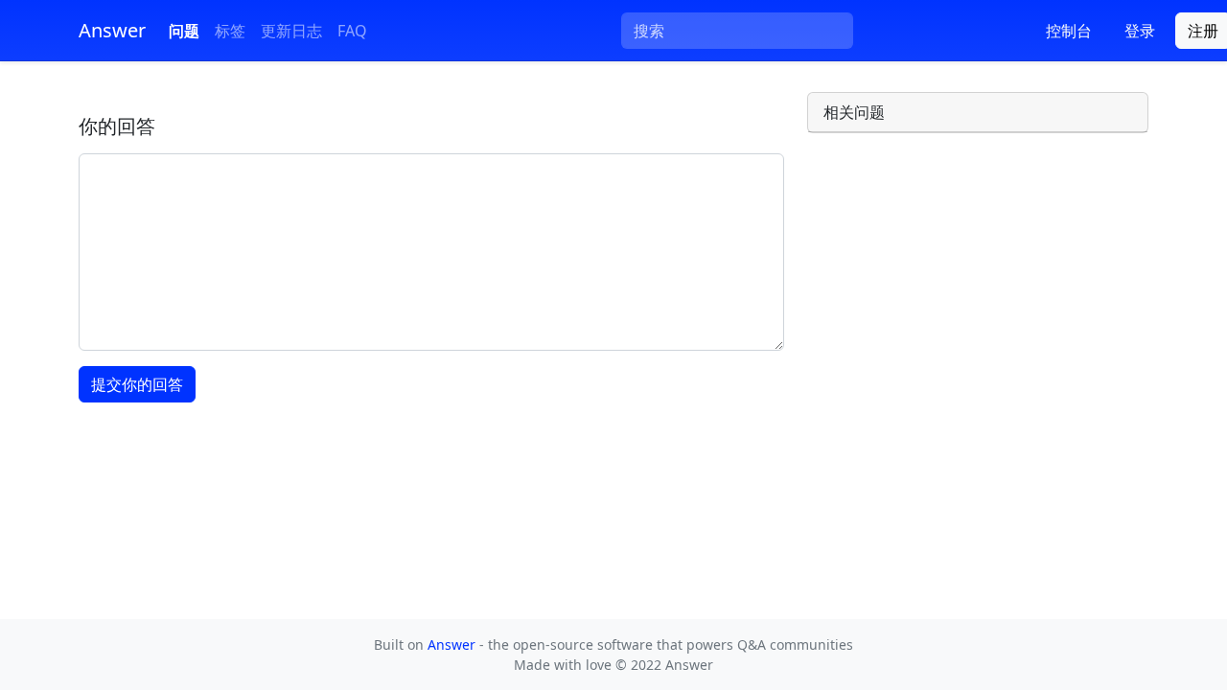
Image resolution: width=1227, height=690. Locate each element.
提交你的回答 (137, 384)
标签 (230, 30)
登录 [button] (1139, 30)
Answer (453, 644)
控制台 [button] (1069, 30)
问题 (184, 30)
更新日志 (291, 30)
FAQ (352, 30)
